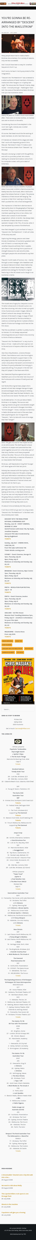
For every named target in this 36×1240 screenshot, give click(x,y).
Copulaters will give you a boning (13, 1212)
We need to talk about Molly (12, 1185)
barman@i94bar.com (22, 728)
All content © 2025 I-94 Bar (18, 1228)
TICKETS (8, 539)
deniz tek (18, 641)
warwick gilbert (8, 652)
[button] (18, 8)
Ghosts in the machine (10, 1204)
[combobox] (18, 709)
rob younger (6, 645)
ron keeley (29, 648)
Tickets (18, 764)
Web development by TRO (18, 1234)
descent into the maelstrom (12, 648)
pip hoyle (20, 652)
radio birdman (7, 641)
